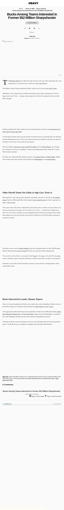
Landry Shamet (38, 306)
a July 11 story (11, 202)
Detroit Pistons (51, 159)
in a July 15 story (52, 88)
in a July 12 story (48, 306)
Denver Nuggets (24, 248)
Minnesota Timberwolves (13, 314)
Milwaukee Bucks (14, 81)
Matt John (32, 36)
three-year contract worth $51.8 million (25, 147)
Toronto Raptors (46, 147)
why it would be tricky (39, 200)
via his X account (21, 251)
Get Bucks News (32, 23)
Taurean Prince (40, 157)
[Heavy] (33, 3)
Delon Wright (51, 157)
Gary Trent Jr (43, 83)
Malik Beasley (39, 159)
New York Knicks (28, 314)
